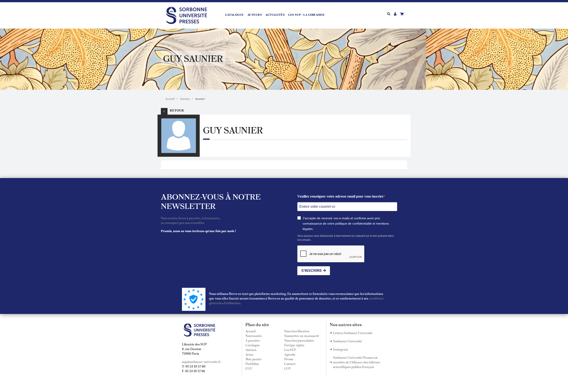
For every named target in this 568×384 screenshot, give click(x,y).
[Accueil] (188, 15)
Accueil (170, 98)
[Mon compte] (395, 14)
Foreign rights (294, 345)
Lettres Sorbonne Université (353, 333)
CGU (248, 368)
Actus (249, 354)
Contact (290, 363)
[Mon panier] (402, 14)
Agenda (289, 354)
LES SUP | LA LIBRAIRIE (306, 15)
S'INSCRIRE (312, 270)
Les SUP (290, 349)
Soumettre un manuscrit (301, 335)
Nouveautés (253, 335)
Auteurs (254, 15)
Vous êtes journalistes (299, 340)
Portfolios (252, 363)
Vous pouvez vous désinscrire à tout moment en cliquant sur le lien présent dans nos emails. (345, 237)
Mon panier (253, 359)
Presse (288, 359)
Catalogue (234, 15)
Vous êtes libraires (296, 331)
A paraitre (252, 340)
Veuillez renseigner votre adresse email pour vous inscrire (340, 196)
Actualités (275, 15)
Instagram (340, 349)
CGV (287, 368)
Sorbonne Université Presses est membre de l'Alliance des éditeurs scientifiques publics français (356, 362)
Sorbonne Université (347, 341)
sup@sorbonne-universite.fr (201, 361)
